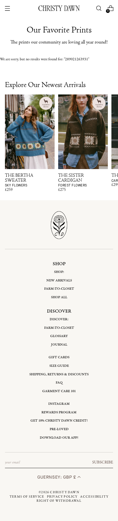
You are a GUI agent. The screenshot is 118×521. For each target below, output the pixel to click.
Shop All (59, 297)
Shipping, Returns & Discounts (59, 374)
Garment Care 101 (59, 391)
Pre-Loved (59, 429)
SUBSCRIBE (102, 462)
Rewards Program (59, 412)
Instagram (59, 403)
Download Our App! (59, 437)
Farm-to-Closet (59, 288)
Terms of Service (27, 497)
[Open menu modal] (7, 8)
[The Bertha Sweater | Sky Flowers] (30, 131)
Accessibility (94, 497)
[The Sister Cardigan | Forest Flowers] (83, 131)
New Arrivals (59, 280)
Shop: (59, 272)
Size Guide (59, 365)
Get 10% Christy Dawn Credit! (59, 420)
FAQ (59, 382)
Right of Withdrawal (59, 501)
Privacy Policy (62, 497)
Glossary (59, 336)
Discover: (59, 319)
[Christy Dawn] (59, 8)
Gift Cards (59, 357)
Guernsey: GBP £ (57, 477)
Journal (59, 344)
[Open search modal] (98, 8)
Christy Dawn (64, 492)
